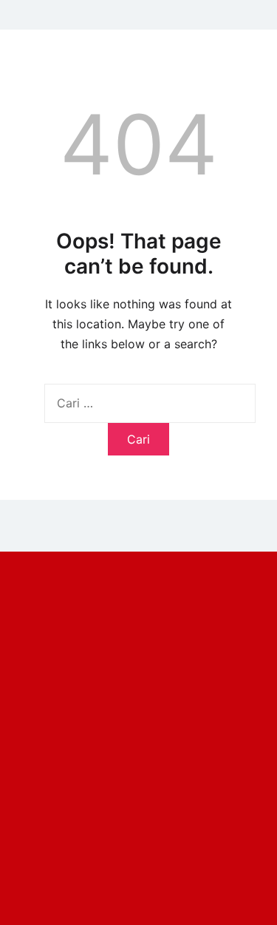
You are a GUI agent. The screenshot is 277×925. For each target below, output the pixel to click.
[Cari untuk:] (150, 403)
